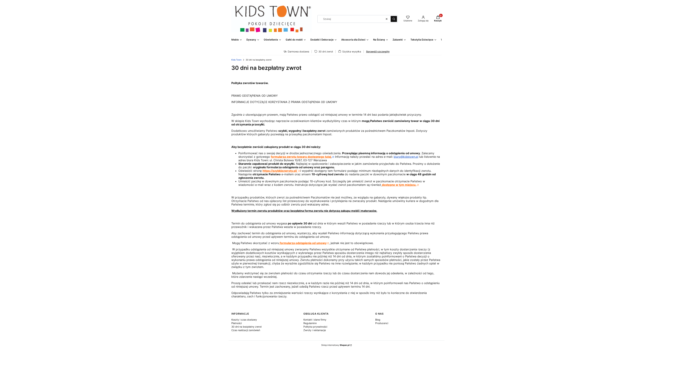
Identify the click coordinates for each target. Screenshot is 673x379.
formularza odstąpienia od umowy (303, 243)
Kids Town (236, 59)
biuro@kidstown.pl (406, 156)
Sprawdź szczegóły (378, 51)
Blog (377, 319)
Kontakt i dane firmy (314, 319)
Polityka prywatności (315, 326)
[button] (394, 19)
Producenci (381, 323)
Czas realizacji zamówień (245, 330)
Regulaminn (310, 323)
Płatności (236, 323)
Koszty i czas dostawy (244, 319)
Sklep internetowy (335, 345)
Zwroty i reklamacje (314, 330)
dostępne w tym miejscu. (399, 185)
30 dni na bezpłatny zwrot (246, 326)
